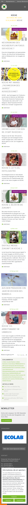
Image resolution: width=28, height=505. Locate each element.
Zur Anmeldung (6, 420)
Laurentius (12, 378)
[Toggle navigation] (25, 7)
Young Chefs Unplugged (7, 369)
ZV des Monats (17, 367)
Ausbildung (21, 371)
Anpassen (14, 496)
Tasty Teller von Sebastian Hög (12, 386)
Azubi (17, 375)
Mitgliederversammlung (17, 376)
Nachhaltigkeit (11, 365)
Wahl (16, 365)
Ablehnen (8, 500)
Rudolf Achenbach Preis (8, 367)
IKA (22, 363)
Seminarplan (13, 375)
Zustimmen (20, 500)
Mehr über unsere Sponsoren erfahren (14, 449)
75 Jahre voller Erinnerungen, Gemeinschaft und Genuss (11, 394)
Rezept (7, 373)
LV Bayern (4, 361)
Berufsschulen (20, 365)
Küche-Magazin (11, 363)
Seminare (21, 375)
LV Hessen (23, 367)
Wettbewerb (19, 363)
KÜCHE (4, 373)
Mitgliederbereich (10, 1)
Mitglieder (9, 380)
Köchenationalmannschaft (8, 371)
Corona (16, 371)
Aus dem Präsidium (11, 361)
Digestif (6, 365)
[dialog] (14, 486)
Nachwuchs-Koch (6, 378)
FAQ (2, 1)
